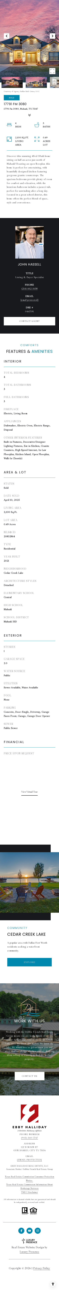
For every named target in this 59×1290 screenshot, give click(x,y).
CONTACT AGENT (29, 321)
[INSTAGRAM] (38, 1231)
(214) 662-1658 (29, 288)
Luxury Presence (29, 1251)
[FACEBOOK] (21, 1231)
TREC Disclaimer (29, 1192)
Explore (29, 962)
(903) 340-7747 (29, 1137)
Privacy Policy (41, 1268)
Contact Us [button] (29, 1076)
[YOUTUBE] (29, 1231)
